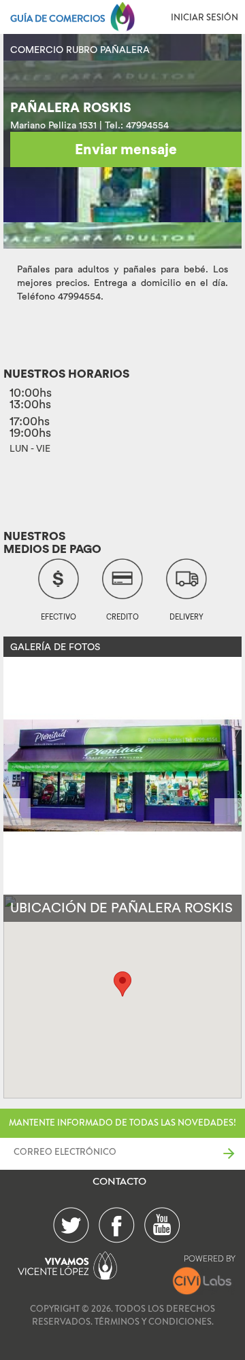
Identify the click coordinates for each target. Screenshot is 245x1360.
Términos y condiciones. (154, 1321)
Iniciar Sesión (204, 17)
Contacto (119, 1181)
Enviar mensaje (126, 149)
